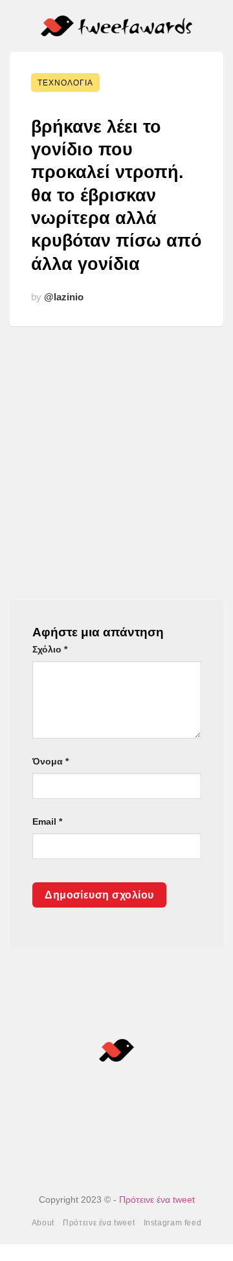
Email (47, 821)
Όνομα (50, 761)
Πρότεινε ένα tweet (157, 1199)
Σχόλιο (49, 649)
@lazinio (63, 296)
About (43, 1222)
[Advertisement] (116, 453)
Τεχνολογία (65, 82)
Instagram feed (173, 1222)
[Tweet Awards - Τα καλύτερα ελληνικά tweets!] (117, 26)
